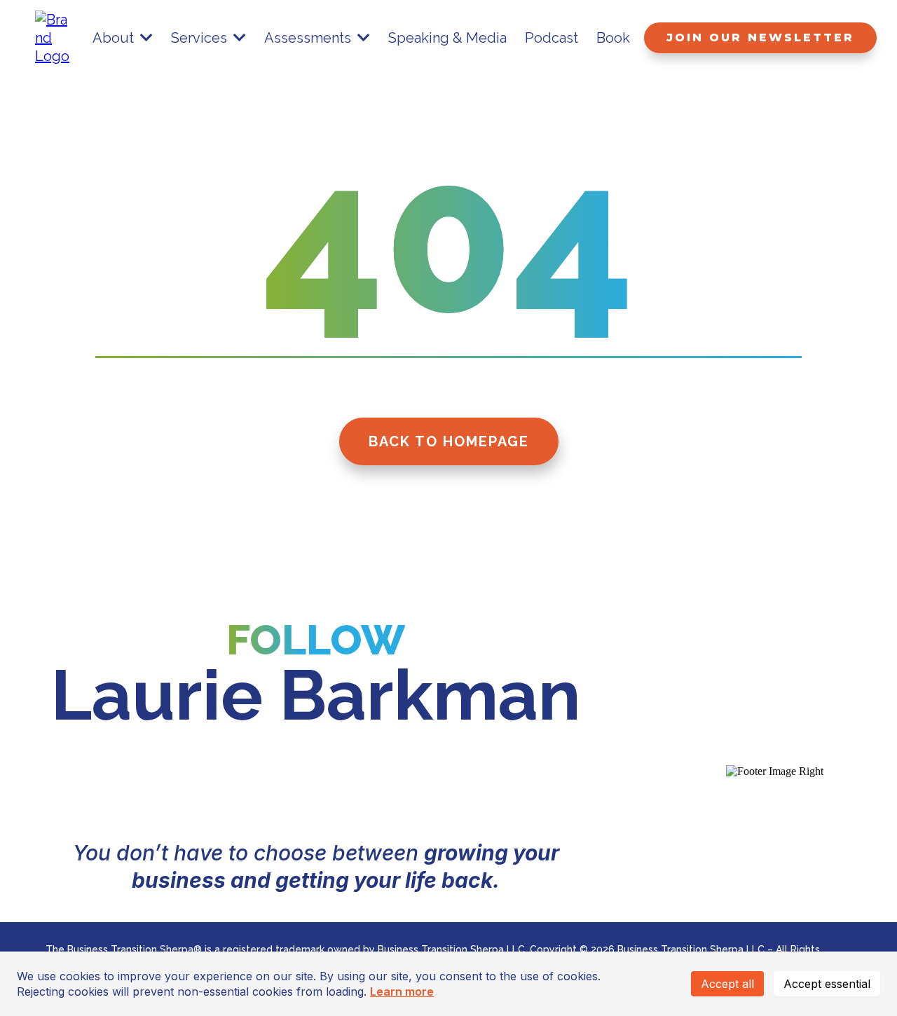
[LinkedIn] (196, 785)
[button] (145, 37)
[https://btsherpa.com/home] (54, 36)
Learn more (402, 991)
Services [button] (201, 37)
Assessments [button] (309, 37)
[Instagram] (276, 785)
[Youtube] (436, 785)
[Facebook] (356, 785)
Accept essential (826, 984)
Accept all (727, 984)
